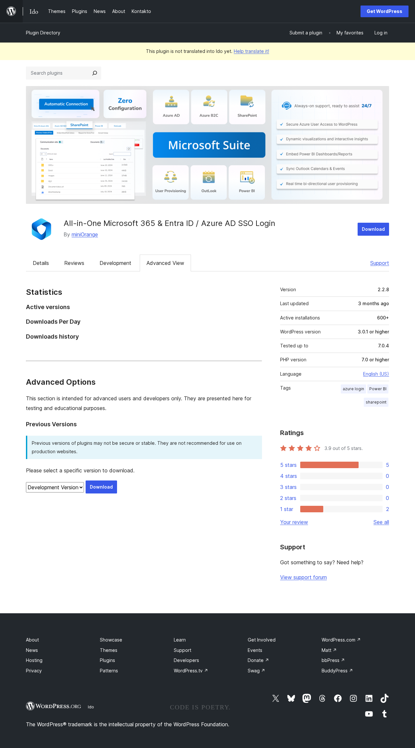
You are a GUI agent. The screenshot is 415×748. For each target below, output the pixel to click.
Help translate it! (251, 51)
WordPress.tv (191, 670)
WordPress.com (341, 639)
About (32, 639)
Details (41, 263)
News (32, 650)
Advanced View (165, 263)
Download (373, 229)
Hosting (34, 660)
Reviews (74, 263)
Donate (258, 660)
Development (115, 263)
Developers (186, 660)
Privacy (34, 670)
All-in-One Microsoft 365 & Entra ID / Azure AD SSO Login (169, 223)
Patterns (109, 670)
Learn (180, 639)
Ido (91, 706)
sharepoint (376, 402)
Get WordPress (384, 11)
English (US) (376, 374)
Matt (329, 650)
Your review (294, 522)
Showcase (111, 639)
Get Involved (262, 639)
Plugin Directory (43, 32)
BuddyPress (337, 670)
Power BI (377, 388)
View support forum (303, 577)
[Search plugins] (94, 73)
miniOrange (85, 234)
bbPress (333, 660)
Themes (108, 650)
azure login (353, 388)
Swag (256, 670)
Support (379, 263)
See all (381, 522)
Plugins (107, 660)
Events (255, 650)
